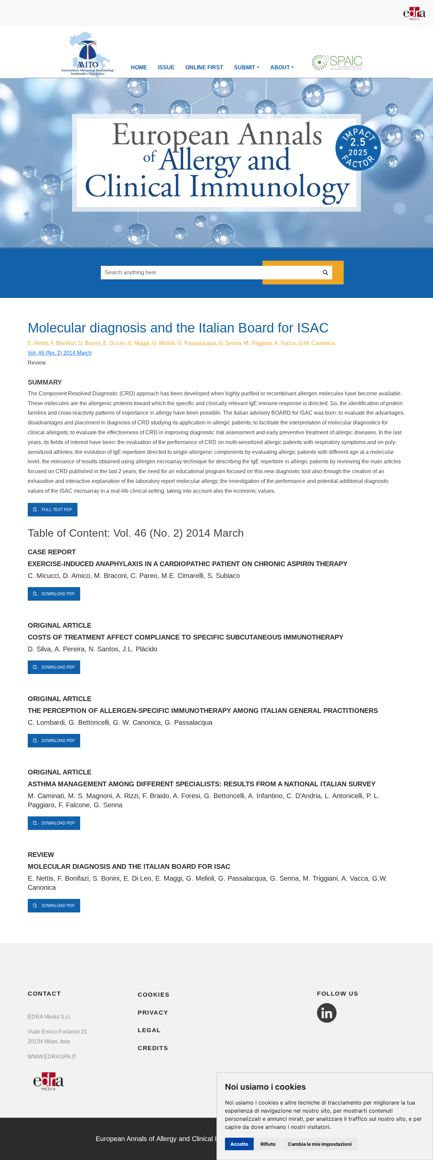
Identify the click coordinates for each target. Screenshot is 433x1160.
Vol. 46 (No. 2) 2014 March (60, 353)
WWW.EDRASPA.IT (52, 1057)
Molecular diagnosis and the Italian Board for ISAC (129, 866)
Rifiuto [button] (268, 1144)
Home (139, 67)
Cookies (153, 994)
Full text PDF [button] (56, 509)
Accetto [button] (239, 1144)
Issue (166, 67)
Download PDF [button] (58, 593)
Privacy (153, 1012)
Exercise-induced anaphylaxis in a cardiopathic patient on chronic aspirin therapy (187, 563)
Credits (153, 1048)
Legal (149, 1030)
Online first (204, 67)
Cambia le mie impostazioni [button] (320, 1144)
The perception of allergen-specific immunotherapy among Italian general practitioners (203, 710)
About (280, 67)
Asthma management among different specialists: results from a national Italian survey (201, 784)
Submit (244, 67)
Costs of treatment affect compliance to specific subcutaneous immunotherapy (185, 637)
